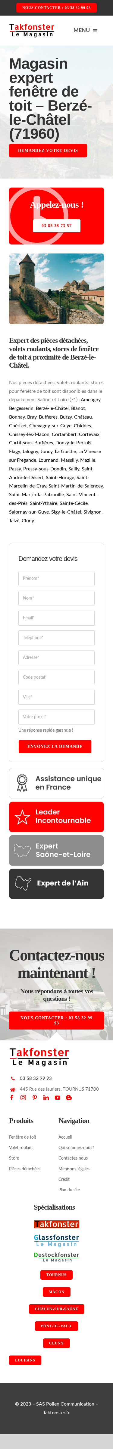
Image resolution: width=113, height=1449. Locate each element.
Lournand (48, 460)
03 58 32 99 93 (36, 1078)
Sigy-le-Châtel (66, 512)
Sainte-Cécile (74, 503)
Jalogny (30, 451)
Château (83, 417)
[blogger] (69, 1097)
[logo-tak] (56, 1222)
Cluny (28, 520)
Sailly (73, 469)
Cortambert (64, 434)
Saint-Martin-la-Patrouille (36, 494)
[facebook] (11, 1097)
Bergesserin (21, 408)
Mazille (87, 460)
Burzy (66, 417)
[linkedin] (46, 1097)
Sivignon (92, 512)
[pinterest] (34, 1097)
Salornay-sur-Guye (29, 512)
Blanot (78, 408)
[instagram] (23, 1097)
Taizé (14, 520)
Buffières (48, 417)
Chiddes (82, 425)
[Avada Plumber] (32, 25)
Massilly (69, 460)
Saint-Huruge (60, 477)
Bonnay (17, 417)
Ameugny (90, 399)
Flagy (14, 451)
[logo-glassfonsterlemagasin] (56, 1236)
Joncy (46, 451)
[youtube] (57, 1097)
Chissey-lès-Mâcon (29, 434)
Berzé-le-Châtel (52, 408)
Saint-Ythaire (43, 503)
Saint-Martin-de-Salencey (76, 486)
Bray (31, 417)
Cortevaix (89, 434)
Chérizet (18, 425)
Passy (15, 469)
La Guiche (65, 451)
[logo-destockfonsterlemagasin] (56, 1254)
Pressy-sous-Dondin (44, 469)
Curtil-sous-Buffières (31, 442)
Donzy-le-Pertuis (73, 442)
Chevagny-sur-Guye (50, 425)
